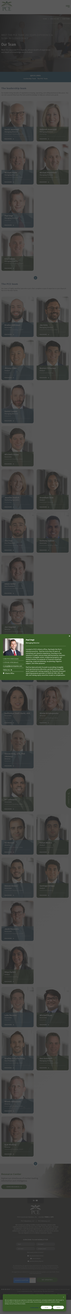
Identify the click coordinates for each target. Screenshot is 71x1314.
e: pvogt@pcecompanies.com (12, 666)
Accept (46, 1307)
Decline (58, 1307)
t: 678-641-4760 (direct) (10, 662)
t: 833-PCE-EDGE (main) (11, 659)
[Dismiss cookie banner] (63, 1297)
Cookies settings (34, 1307)
